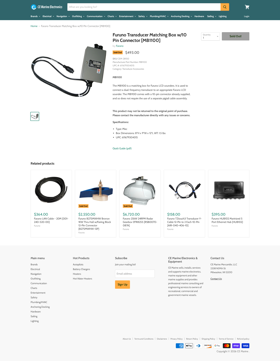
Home (34, 26)
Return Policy (192, 338)
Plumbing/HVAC (158, 16)
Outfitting (77, 16)
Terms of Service (226, 338)
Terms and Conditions (143, 338)
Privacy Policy (176, 338)
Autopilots (78, 264)
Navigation (62, 16)
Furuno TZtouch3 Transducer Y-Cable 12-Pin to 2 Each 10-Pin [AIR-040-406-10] (184, 222)
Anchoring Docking (180, 16)
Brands (34, 16)
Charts (111, 16)
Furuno (119, 45)
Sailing (210, 16)
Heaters (77, 273)
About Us (127, 338)
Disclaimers (162, 338)
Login (246, 16)
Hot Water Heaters (82, 278)
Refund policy (243, 338)
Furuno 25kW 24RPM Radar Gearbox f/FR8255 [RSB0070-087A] (140, 222)
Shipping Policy (208, 338)
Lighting (223, 16)
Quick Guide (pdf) (122, 148)
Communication (95, 16)
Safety (141, 16)
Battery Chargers (81, 269)
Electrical (47, 16)
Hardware (199, 16)
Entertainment (126, 16)
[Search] (225, 7)
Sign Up (122, 284)
